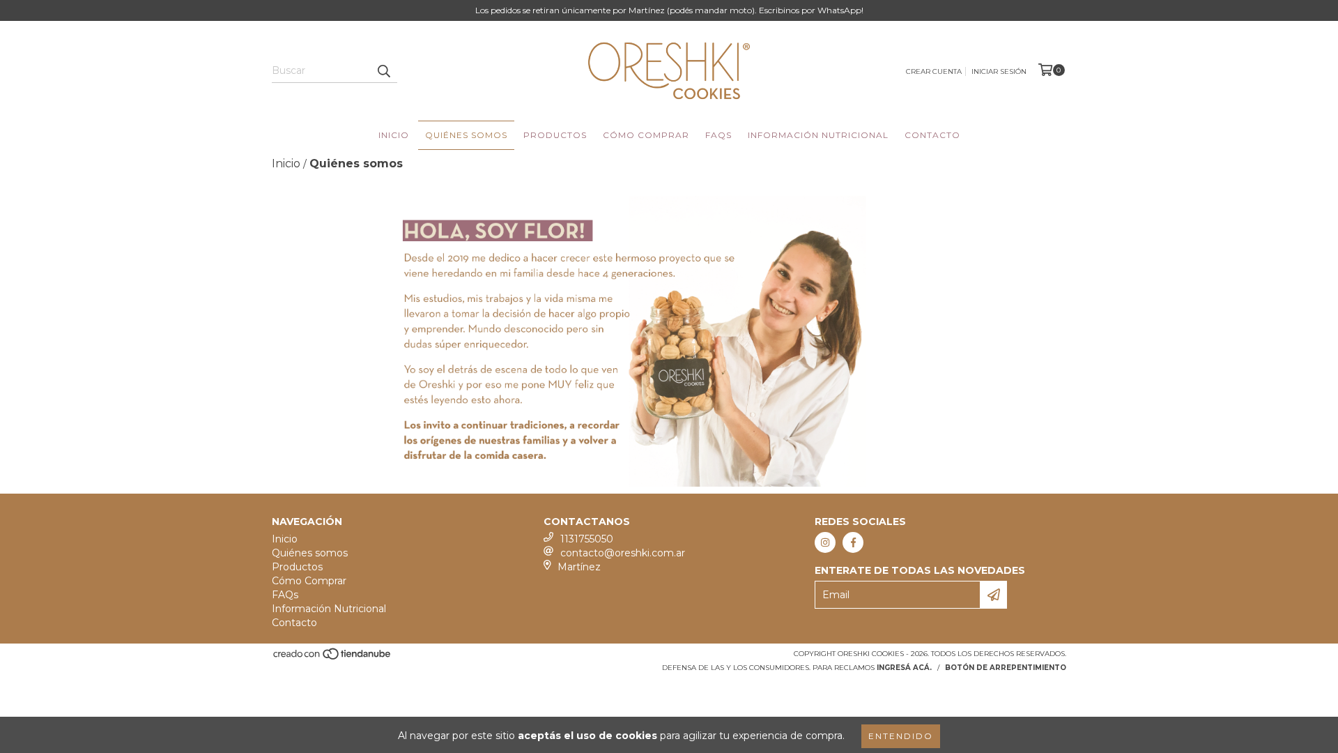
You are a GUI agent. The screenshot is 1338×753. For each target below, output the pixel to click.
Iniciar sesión (998, 71)
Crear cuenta (934, 71)
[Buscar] (383, 70)
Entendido (900, 736)
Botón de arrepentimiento (1005, 667)
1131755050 (586, 539)
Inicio (393, 135)
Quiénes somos (466, 135)
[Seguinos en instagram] (825, 542)
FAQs (718, 135)
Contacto (932, 135)
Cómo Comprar (646, 135)
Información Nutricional (818, 135)
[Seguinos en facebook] (853, 542)
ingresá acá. (904, 667)
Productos (555, 135)
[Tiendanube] (333, 658)
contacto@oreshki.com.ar (622, 553)
